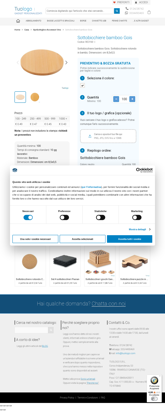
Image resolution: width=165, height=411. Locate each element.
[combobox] (79, 11)
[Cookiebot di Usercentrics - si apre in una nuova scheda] (138, 170)
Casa (26, 30)
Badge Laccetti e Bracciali (60, 21)
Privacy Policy (67, 397)
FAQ (103, 397)
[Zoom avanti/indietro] (10, 405)
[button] (18, 62)
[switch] (64, 217)
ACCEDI (143, 2)
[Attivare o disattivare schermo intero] (7, 405)
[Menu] (160, 377)
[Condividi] (4, 405)
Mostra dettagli (137, 229)
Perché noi (92, 383)
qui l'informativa (91, 187)
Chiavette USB (99, 21)
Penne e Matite (119, 21)
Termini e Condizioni (87, 397)
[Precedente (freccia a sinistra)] (1, 409)
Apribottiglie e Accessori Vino (47, 30)
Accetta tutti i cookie (129, 239)
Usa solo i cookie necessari (35, 239)
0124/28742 (136, 8)
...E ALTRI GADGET (141, 21)
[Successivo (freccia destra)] (4, 409)
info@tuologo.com (125, 353)
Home (17, 30)
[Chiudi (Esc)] (1, 405)
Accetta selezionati (82, 239)
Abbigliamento (33, 21)
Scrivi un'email (88, 379)
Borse (83, 21)
